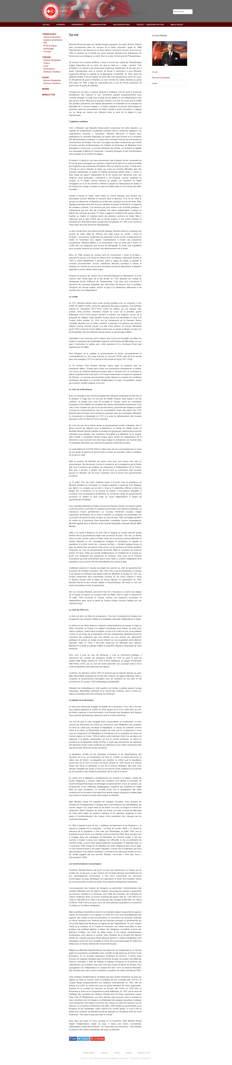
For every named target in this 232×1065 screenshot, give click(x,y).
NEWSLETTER (48, 95)
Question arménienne (53, 40)
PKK (45, 43)
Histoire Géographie (52, 60)
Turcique (47, 51)
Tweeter (85, 1039)
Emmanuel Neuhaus (119, 1058)
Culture (47, 63)
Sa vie (154, 72)
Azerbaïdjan (49, 49)
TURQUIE (46, 57)
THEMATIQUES (49, 34)
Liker (74, 1039)
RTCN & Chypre (50, 46)
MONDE (45, 89)
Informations (49, 69)
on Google (99, 1039)
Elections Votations (52, 72)
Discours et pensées (161, 78)
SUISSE (45, 77)
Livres (154, 83)
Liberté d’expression (52, 37)
